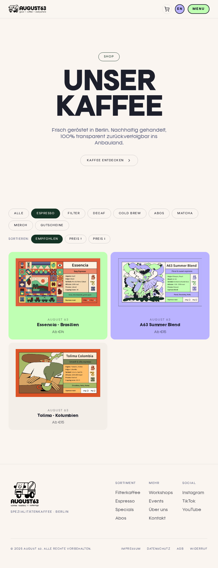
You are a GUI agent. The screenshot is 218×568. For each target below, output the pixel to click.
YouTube (191, 510)
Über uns (158, 510)
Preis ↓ (99, 239)
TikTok (188, 501)
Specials (124, 510)
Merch (20, 225)
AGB (180, 549)
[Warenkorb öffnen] (167, 9)
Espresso (45, 213)
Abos (159, 213)
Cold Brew (130, 213)
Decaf (99, 213)
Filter (74, 213)
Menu (198, 8)
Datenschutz (158, 549)
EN (179, 8)
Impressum (131, 549)
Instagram (193, 493)
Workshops (161, 493)
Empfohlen (47, 239)
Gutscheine (52, 225)
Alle (18, 213)
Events (156, 501)
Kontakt (157, 518)
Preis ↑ (75, 239)
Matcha (185, 213)
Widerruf (198, 549)
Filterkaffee (127, 493)
